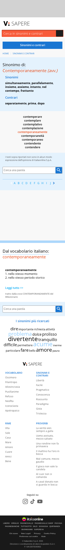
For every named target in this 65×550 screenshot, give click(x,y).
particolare (13, 351)
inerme (57, 345)
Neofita (9, 401)
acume (43, 344)
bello (32, 351)
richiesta (39, 329)
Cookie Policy (50, 533)
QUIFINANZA (54, 526)
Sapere (20, 23)
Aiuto (43, 536)
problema (20, 333)
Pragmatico (42, 389)
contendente (32, 143)
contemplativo (32, 124)
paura (56, 350)
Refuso (9, 396)
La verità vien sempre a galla (44, 429)
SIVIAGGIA (43, 526)
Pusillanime (12, 391)
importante (26, 329)
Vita (7, 428)
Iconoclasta (11, 405)
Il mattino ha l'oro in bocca (47, 452)
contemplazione (32, 128)
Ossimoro (10, 377)
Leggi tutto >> (14, 288)
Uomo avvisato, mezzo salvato (44, 437)
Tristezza (41, 413)
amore (44, 349)
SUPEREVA (39, 529)
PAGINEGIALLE (26, 523)
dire (14, 329)
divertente (23, 338)
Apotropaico (12, 410)
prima (32, 103)
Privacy (37, 533)
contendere (32, 147)
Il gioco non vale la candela (47, 468)
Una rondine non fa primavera (47, 445)
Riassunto (41, 399)
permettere (25, 345)
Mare (8, 442)
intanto (35, 87)
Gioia (39, 408)
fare (25, 350)
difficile (10, 344)
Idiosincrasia (12, 386)
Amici (8, 456)
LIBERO (6, 523)
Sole (7, 433)
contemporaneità (32, 136)
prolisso (49, 334)
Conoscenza (43, 394)
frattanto (27, 91)
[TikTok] (32, 501)
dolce (37, 334)
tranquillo (47, 339)
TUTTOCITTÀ (26, 526)
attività (50, 329)
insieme (10, 87)
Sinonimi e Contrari (23, 53)
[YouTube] (40, 501)
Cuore (8, 451)
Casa (8, 437)
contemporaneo (32, 139)
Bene (8, 461)
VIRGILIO (15, 523)
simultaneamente (17, 83)
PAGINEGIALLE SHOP (44, 523)
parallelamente (42, 83)
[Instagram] (25, 501)
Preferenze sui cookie (28, 536)
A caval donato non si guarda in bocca (47, 483)
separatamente (16, 103)
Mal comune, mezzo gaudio (47, 460)
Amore (9, 447)
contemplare (32, 120)
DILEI (35, 526)
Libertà (40, 380)
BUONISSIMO (27, 529)
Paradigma (42, 404)
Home (6, 53)
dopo (41, 103)
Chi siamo (13, 533)
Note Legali (26, 533)
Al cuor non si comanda (44, 475)
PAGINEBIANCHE (12, 526)
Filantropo (11, 382)
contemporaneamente (32, 132)
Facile (39, 385)
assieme (23, 87)
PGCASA (58, 523)
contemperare (32, 117)
